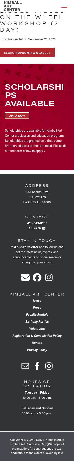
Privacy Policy (37, 350)
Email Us (35, 228)
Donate (37, 343)
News (37, 300)
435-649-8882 (37, 223)
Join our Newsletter (24, 247)
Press (37, 307)
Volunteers (37, 328)
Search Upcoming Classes (27, 53)
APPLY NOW (17, 116)
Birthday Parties (37, 321)
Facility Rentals (37, 314)
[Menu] (64, 6)
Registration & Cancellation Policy (37, 336)
